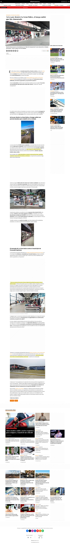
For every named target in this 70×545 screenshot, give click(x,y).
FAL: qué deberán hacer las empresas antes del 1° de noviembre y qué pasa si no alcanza (56, 499)
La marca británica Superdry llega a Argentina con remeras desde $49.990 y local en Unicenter (42, 458)
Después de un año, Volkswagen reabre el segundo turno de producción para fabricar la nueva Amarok (42, 433)
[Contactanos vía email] (28, 537)
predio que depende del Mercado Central (35, 252)
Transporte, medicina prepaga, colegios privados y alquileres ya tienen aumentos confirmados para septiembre (42, 499)
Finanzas (31, 3)
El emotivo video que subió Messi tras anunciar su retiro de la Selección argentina (57, 60)
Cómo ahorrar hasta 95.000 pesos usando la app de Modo (11, 515)
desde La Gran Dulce (19, 388)
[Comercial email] (39, 537)
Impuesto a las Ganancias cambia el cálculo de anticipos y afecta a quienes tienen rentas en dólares (27, 458)
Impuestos (36, 3)
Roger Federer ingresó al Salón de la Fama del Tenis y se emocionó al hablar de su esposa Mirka (12, 458)
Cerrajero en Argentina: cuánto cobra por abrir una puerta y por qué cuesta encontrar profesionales (27, 516)
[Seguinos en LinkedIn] (35, 531)
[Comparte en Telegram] (15, 51)
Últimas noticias (17, 3)
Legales (40, 3)
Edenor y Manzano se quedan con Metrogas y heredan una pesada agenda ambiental (56, 110)
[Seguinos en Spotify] (43, 531)
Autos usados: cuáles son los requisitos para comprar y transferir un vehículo (20, 432)
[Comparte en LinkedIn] (13, 51)
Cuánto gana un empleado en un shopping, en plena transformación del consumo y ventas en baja (27, 499)
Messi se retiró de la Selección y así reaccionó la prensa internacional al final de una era (57, 77)
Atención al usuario (29, 535)
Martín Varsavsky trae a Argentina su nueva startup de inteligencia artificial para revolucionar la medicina (57, 441)
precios (16, 400)
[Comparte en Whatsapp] (11, 51)
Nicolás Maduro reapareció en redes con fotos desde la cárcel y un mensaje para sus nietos (42, 424)
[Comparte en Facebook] (7, 51)
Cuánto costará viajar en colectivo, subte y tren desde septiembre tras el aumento (56, 127)
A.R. (7, 53)
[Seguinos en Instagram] (32, 531)
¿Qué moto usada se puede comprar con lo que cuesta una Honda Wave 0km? (41, 490)
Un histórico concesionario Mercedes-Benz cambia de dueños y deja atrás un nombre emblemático (27, 441)
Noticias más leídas (10, 410)
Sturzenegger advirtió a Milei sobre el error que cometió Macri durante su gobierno (12, 441)
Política (27, 3)
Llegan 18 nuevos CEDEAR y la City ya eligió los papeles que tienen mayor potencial (42, 515)
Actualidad (13, 15)
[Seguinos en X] (30, 531)
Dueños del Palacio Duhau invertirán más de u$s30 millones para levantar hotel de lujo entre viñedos (42, 482)
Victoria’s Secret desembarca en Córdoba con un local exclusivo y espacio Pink (41, 449)
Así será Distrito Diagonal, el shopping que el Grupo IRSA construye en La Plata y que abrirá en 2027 (11, 482)
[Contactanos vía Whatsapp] (30, 537)
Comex (54, 3)
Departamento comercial (40, 536)
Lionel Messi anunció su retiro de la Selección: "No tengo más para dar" (57, 93)
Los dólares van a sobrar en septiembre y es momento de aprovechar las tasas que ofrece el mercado (12, 499)
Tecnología (49, 3)
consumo (12, 400)
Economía (23, 3)
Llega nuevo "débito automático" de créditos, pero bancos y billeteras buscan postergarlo (42, 507)
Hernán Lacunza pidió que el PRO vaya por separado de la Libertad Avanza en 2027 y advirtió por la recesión (42, 441)
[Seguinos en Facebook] (27, 531)
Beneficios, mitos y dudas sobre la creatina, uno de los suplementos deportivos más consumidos (27, 482)
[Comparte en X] (9, 51)
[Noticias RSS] (40, 531)
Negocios (44, 3)
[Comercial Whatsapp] (41, 537)
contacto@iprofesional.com (35, 542)
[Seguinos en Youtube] (37, 531)
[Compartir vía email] (17, 51)
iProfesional (8, 15)
